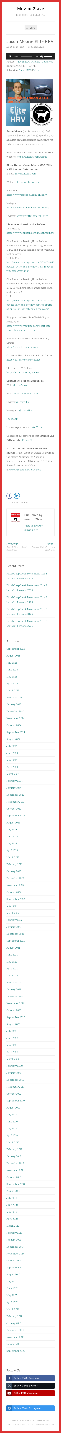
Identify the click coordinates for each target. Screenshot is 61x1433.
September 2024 (15, 732)
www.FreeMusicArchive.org (25, 469)
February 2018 (14, 1232)
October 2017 (13, 1260)
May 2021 (11, 961)
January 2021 (13, 989)
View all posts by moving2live (33, 527)
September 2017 (15, 1267)
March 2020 (13, 1058)
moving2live (36, 47)
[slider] (48, 56)
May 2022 (11, 905)
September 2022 (15, 899)
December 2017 (15, 1246)
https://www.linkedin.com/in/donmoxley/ (30, 232)
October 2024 (13, 725)
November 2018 (15, 1170)
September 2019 (15, 1100)
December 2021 (15, 933)
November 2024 (15, 718)
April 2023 (12, 850)
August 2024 (13, 739)
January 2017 (13, 1323)
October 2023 (13, 808)
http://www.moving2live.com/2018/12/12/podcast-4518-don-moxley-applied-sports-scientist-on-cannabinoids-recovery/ (30, 304)
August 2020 (13, 1024)
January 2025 (13, 704)
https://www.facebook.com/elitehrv (26, 194)
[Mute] (41, 56)
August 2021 (13, 947)
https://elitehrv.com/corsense (23, 359)
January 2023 (13, 871)
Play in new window (28, 61)
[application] (30, 56)
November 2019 (15, 1086)
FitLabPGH (28, 439)
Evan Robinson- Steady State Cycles (16, 547)
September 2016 (15, 1350)
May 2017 (11, 1295)
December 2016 (15, 1330)
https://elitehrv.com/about (32, 156)
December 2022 (15, 878)
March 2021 (12, 975)
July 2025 (11, 662)
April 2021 (12, 968)
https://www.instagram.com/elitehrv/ (27, 207)
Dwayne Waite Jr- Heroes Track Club (43, 547)
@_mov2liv (22, 401)
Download (47, 61)
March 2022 (12, 912)
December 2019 (15, 1079)
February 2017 (14, 1316)
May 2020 (11, 1044)
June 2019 (12, 1121)
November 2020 (15, 1003)
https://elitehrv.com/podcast (22, 372)
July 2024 (11, 746)
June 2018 (12, 1204)
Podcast (23, 502)
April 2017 (12, 1302)
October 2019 (13, 1093)
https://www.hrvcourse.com (22, 346)
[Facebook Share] (9, 496)
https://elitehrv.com (28, 182)
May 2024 (11, 759)
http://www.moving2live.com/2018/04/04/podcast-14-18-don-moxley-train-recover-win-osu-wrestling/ (30, 266)
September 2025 (15, 648)
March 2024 (12, 773)
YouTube (37, 427)
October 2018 (13, 1177)
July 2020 (11, 1031)
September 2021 (15, 940)
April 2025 (12, 683)
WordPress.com (45, 1424)
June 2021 (12, 954)
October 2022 (13, 892)
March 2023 (12, 857)
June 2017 (12, 1288)
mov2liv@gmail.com (26, 393)
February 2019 (14, 1149)
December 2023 (15, 794)
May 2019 (11, 1128)
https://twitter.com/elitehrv (32, 215)
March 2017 (12, 1309)
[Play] (10, 56)
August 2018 (13, 1190)
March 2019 (12, 1142)
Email (22, 70)
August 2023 (13, 822)
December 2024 (15, 711)
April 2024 (12, 766)
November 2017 (15, 1253)
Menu (32, 27)
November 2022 (15, 885)
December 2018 (15, 1163)
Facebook (12, 418)
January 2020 (13, 1072)
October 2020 (13, 1010)
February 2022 (14, 919)
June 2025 (12, 669)
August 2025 (13, 655)
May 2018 (11, 1211)
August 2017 (13, 1274)
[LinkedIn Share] (17, 496)
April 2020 (12, 1052)
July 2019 (11, 1114)
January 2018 (13, 1239)
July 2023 (11, 829)
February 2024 (14, 780)
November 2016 (15, 1337)
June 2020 (12, 1038)
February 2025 (14, 697)
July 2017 (11, 1281)
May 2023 (11, 843)
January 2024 (13, 787)
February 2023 (14, 864)
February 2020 (14, 1065)
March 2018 (12, 1225)
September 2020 (15, 1017)
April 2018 (12, 1218)
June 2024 (12, 753)
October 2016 (13, 1343)
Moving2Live (30, 8)
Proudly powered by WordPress (30, 1420)
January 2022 (13, 926)
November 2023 (15, 801)
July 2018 (11, 1197)
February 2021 (14, 982)
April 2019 (12, 1135)
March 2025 (12, 690)
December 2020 (15, 996)
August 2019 (13, 1107)
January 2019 (13, 1156)
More (36, 70)
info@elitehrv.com (25, 173)
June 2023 (12, 836)
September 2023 (15, 815)
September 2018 (15, 1184)
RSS (29, 70)
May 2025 (11, 676)
